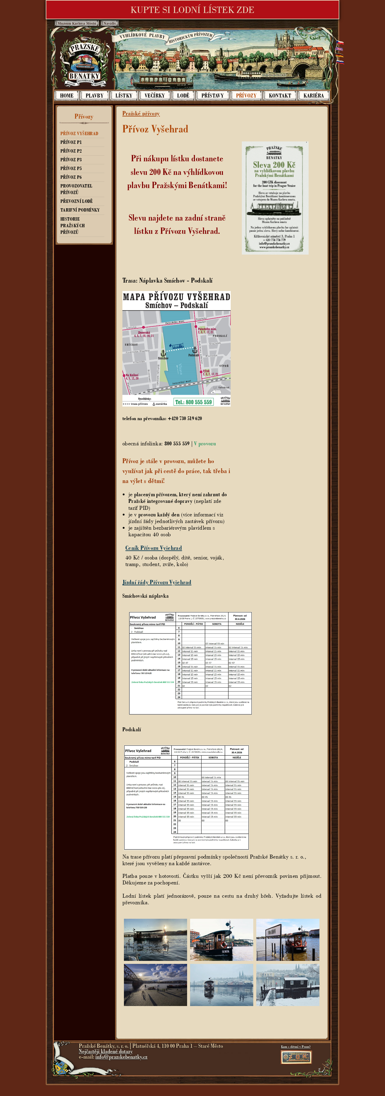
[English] (339, 49)
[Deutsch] (339, 56)
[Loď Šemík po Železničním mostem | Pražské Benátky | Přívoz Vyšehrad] (155, 958)
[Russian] (339, 64)
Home (66, 95)
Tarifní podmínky (80, 210)
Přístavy (213, 95)
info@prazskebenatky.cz (121, 1057)
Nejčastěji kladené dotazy (106, 1051)
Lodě (183, 95)
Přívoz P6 (71, 177)
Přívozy (246, 95)
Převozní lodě (76, 201)
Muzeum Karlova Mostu (77, 23)
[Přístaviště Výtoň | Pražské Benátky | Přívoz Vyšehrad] (155, 1004)
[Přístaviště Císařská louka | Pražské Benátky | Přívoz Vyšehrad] (287, 1004)
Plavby (94, 95)
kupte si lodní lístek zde (192, 9)
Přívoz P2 (71, 151)
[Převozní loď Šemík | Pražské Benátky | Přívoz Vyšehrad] (221, 958)
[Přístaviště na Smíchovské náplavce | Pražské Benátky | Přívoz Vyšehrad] (287, 958)
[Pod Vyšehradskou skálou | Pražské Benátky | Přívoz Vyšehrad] (221, 1004)
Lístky (124, 95)
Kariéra (313, 95)
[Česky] (339, 41)
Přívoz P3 (71, 160)
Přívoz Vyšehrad (79, 134)
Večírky (155, 95)
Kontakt (280, 95)
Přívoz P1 (71, 142)
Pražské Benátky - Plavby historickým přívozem (85, 60)
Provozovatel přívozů (76, 189)
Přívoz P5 (71, 169)
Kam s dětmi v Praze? (295, 1046)
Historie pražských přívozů (72, 225)
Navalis (110, 23)
